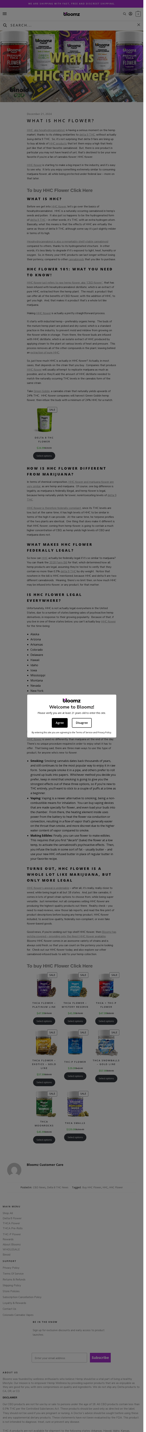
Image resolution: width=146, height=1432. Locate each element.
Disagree (82, 723)
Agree (60, 723)
